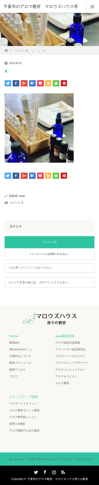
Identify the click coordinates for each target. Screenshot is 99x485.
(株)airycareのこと (20, 349)
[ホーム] (6, 49)
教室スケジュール (20, 362)
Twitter (35, 471)
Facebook (44, 471)
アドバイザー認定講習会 (70, 349)
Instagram (53, 471)
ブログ (13, 376)
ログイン (44, 282)
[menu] (92, 6)
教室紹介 (14, 342)
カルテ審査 (62, 383)
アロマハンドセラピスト (70, 356)
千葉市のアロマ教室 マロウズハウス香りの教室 (57, 479)
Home (13, 336)
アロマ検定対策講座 (67, 342)
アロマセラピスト (66, 376)
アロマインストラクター (70, 369)
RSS (62, 471)
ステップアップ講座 (23, 397)
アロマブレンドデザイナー (71, 362)
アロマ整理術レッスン (23, 417)
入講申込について (20, 356)
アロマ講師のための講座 (24, 430)
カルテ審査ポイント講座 (24, 410)
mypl (22, 196)
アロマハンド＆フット (23, 403)
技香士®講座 (17, 423)
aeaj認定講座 (64, 336)
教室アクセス (17, 369)
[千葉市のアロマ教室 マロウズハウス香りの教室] (49, 321)
